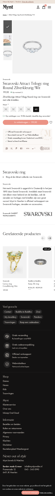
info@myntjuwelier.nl (33, 466)
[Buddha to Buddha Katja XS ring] (40, 262)
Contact (8, 311)
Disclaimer (7, 444)
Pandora (37, 316)
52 (13, 109)
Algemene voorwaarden (13, 432)
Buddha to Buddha (34, 281)
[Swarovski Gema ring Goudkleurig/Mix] (15, 262)
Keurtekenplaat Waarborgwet (15, 448)
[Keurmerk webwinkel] (45, 148)
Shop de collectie (28, 2)
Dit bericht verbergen (30, 492)
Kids (4, 389)
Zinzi (38, 311)
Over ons (7, 408)
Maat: (6, 104)
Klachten (6, 440)
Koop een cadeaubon (29, 322)
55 (21, 109)
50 (6, 109)
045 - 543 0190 (32, 469)
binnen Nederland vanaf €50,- (25, 138)
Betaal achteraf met (17, 141)
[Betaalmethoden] (20, 148)
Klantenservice (9, 404)
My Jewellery (10, 316)
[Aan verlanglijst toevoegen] (51, 122)
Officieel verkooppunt (19, 132)
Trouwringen (10, 322)
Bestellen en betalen (11, 424)
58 (28, 109)
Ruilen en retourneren (12, 428)
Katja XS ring (33, 284)
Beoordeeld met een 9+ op (23, 135)
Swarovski (6, 79)
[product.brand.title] (38, 214)
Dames (6, 381)
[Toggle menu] (49, 7)
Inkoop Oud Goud (11, 412)
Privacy (6, 436)
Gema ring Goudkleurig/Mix (10, 285)
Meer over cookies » (46, 493)
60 (36, 109)
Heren (5, 385)
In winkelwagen (25, 122)
